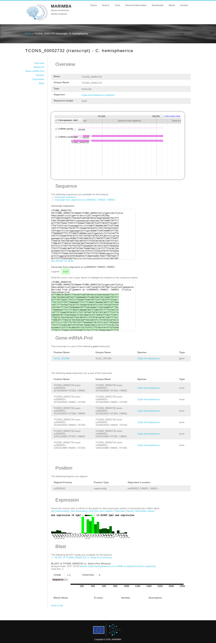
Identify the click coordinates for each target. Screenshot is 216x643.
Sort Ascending (79, 511)
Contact (184, 5)
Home (93, 5)
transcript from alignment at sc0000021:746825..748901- (85, 199)
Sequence (38, 67)
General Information (136, 5)
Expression (38, 79)
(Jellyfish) (98, 95)
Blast (41, 83)
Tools (117, 5)
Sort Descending (60, 511)
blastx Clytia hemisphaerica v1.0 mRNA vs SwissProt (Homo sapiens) (118, 566)
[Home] (36, 20)
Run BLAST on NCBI (62, 261)
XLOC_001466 (62, 358)
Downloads (158, 5)
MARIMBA (61, 6)
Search (106, 5)
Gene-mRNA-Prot (34, 71)
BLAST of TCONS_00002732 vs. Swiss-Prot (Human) (83, 557)
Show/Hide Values (144, 511)
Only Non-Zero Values (101, 511)
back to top (57, 605)
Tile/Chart (120, 511)
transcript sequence (65, 197)
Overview (39, 63)
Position (40, 75)
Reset (130, 511)
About (172, 5)
